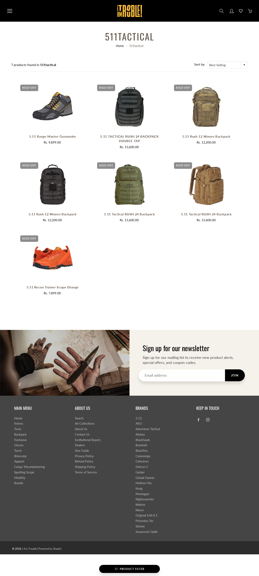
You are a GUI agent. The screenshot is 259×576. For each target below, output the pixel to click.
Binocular (20, 456)
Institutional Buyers (88, 440)
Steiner (140, 526)
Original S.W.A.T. (147, 515)
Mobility (19, 477)
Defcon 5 (142, 467)
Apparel (19, 461)
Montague (142, 494)
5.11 (139, 418)
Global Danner (145, 477)
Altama (140, 434)
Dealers (80, 445)
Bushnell (141, 445)
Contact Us (82, 434)
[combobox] (227, 64)
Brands (18, 483)
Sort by (199, 64)
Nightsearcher (145, 499)
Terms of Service (86, 472)
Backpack (20, 434)
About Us (81, 429)
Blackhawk (143, 440)
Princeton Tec (145, 521)
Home (120, 46)
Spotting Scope (24, 472)
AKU (139, 423)
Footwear (20, 440)
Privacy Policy (84, 456)
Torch (17, 450)
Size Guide (82, 450)
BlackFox (142, 450)
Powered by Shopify (50, 548)
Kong (139, 488)
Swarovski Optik (147, 531)
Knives (18, 423)
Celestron (142, 461)
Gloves (19, 445)
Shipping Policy (85, 467)
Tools (17, 429)
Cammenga (143, 456)
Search (79, 418)
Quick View (52, 106)
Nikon (140, 510)
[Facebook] (198, 419)
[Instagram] (207, 419)
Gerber (140, 472)
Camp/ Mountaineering (29, 467)
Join (235, 375)
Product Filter (132, 569)
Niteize (140, 504)
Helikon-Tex (144, 483)
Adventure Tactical (148, 429)
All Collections (84, 423)
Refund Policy (84, 461)
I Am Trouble (29, 548)
